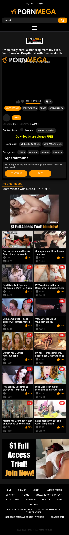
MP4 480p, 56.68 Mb (30, 144)
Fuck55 (34, 504)
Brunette (57, 152)
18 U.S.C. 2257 (12, 499)
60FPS (22, 152)
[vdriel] (6, 117)
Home (8, 490)
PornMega (31, 530)
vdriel (16, 118)
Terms (25, 495)
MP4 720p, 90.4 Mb (53, 144)
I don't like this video (22, 101)
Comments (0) (56, 108)
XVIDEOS (46, 499)
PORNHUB (30, 499)
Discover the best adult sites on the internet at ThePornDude (34, 510)
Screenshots (30, 108)
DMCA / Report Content (49, 495)
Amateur (33, 152)
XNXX (59, 499)
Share (43, 108)
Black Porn (57, 517)
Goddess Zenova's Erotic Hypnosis (24, 517)
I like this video (18, 101)
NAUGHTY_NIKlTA (46, 130)
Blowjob (45, 152)
